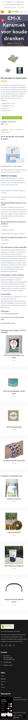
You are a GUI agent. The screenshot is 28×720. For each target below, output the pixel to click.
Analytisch (3, 710)
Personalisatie (3, 712)
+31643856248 (8, 2)
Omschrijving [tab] (5, 129)
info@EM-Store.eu (20, 2)
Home (9, 43)
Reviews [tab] (11, 129)
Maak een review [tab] (19, 129)
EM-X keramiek (12, 122)
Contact (3, 687)
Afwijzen (9, 715)
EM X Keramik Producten (11, 313)
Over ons (3, 681)
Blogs (2, 684)
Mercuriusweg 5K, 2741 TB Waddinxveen (15, 4)
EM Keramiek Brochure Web (8, 323)
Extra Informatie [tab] (5, 132)
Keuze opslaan (6, 714)
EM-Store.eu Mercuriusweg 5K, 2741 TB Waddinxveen (9, 657)
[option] (14, 58)
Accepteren (3, 715)
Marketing (3, 708)
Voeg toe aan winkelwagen (12, 118)
